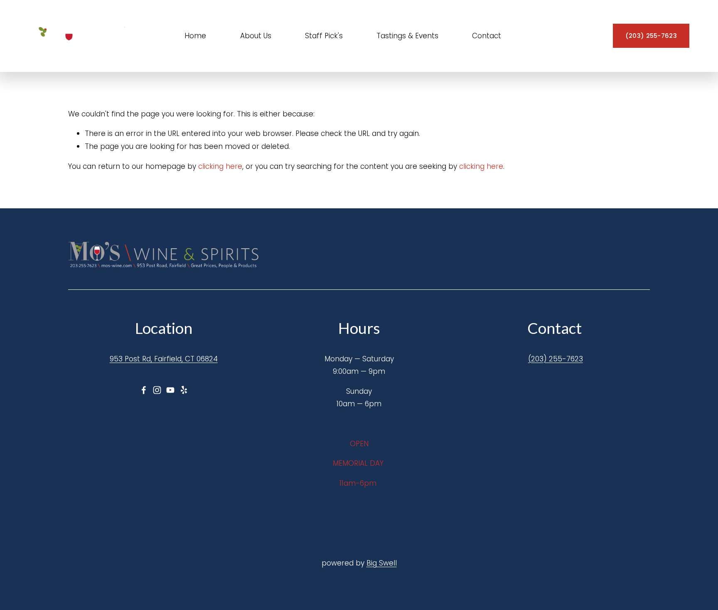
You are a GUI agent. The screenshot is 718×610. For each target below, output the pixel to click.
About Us (255, 36)
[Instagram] (157, 390)
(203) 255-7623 (651, 35)
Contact (486, 36)
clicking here (220, 166)
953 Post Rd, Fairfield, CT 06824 (164, 359)
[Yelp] (184, 390)
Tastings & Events (407, 36)
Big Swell (381, 563)
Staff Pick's (324, 36)
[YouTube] (170, 390)
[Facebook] (144, 390)
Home (195, 36)
